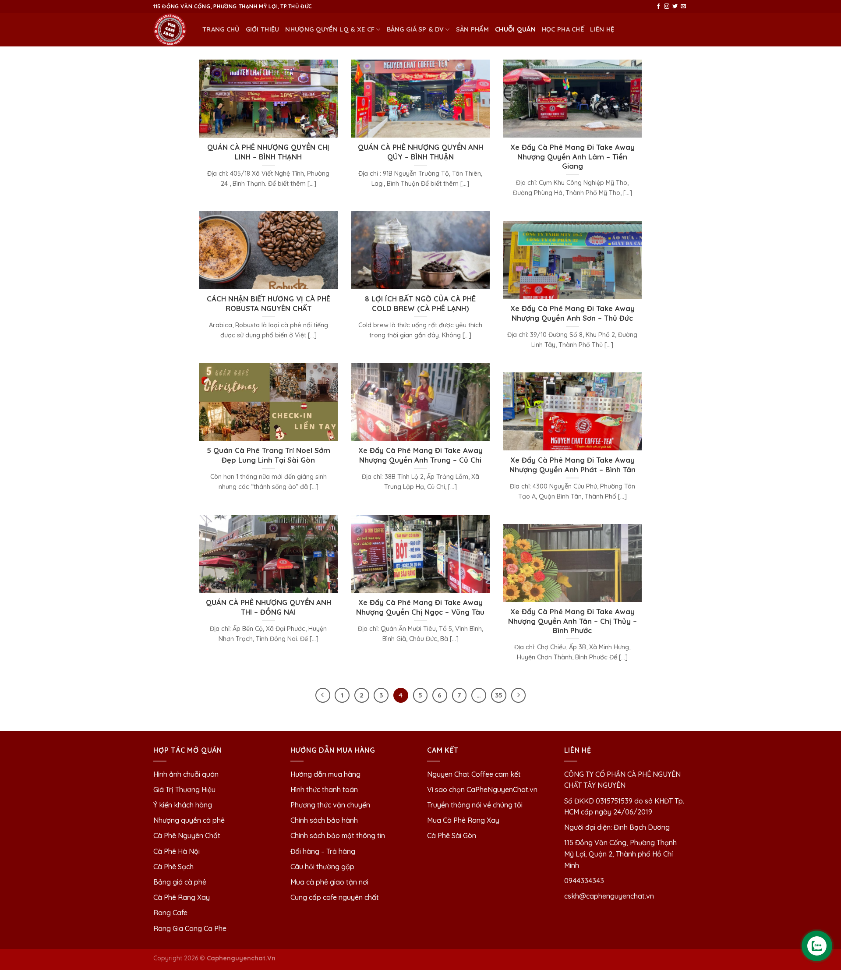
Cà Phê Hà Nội (176, 851)
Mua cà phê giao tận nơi (329, 882)
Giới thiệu (262, 29)
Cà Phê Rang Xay (181, 897)
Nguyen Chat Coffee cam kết (474, 774)
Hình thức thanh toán (324, 789)
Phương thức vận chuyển (330, 804)
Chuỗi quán (515, 29)
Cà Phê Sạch (173, 866)
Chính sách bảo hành (324, 820)
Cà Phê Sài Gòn (451, 835)
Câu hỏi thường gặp (322, 866)
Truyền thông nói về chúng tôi (475, 804)
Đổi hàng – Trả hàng (322, 851)
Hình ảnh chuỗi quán (186, 774)
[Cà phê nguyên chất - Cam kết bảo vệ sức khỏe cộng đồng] (171, 29)
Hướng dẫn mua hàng (325, 774)
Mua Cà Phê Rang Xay (463, 820)
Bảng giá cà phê (179, 882)
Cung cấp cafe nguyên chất (334, 897)
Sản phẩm (472, 29)
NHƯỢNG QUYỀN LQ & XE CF (330, 29)
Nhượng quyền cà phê (189, 820)
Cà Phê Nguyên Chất (186, 835)
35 (498, 695)
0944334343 (584, 880)
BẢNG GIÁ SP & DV (415, 29)
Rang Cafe (170, 912)
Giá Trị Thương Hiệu (184, 789)
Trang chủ (221, 29)
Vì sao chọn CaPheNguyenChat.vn (482, 789)
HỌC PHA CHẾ (563, 29)
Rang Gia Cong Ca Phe (189, 928)
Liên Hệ (602, 29)
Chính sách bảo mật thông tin (337, 835)
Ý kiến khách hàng (182, 804)
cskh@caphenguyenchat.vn (609, 896)
